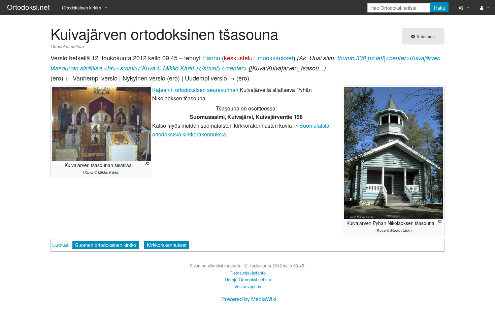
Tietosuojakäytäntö (248, 272)
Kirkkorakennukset (167, 244)
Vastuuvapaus (247, 286)
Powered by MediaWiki (248, 299)
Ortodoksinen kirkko (81, 7)
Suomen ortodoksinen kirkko (105, 244)
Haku (439, 7)
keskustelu (238, 57)
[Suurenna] (147, 164)
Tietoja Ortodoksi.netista (247, 279)
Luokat (60, 245)
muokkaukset (275, 57)
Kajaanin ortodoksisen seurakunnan (195, 90)
